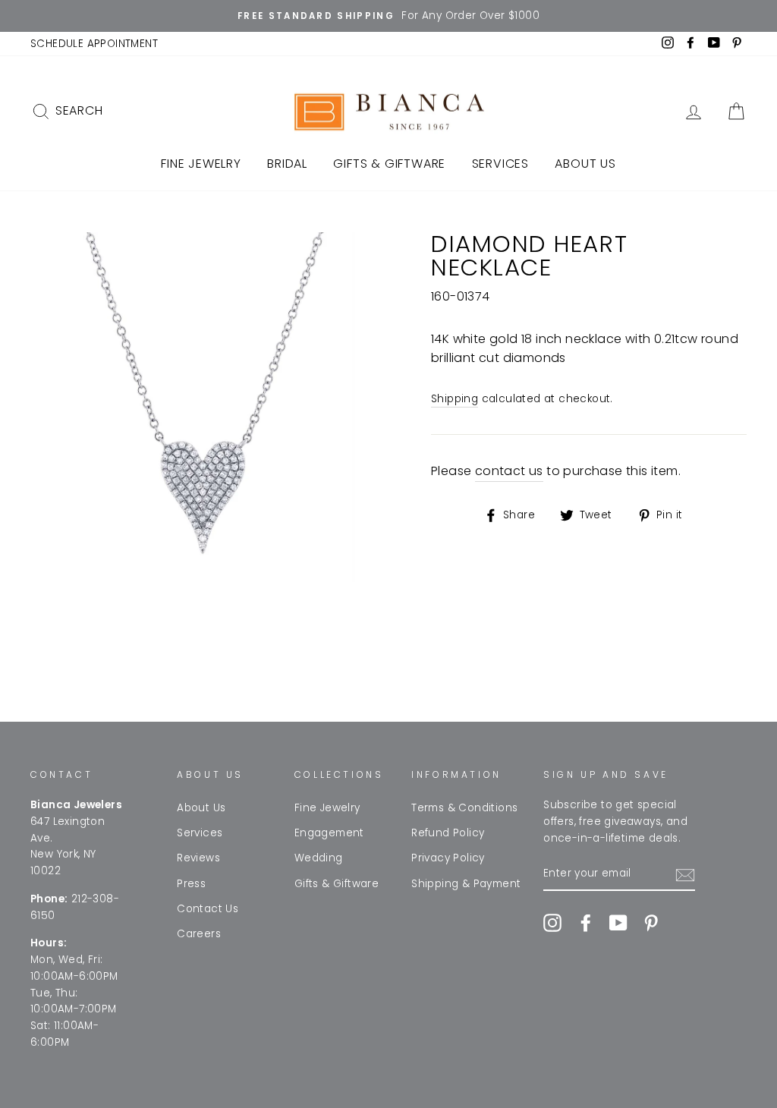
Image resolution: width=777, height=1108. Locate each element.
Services (500, 163)
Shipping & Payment (466, 884)
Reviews (198, 858)
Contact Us (207, 909)
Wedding (318, 858)
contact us (509, 471)
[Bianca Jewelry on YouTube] (618, 923)
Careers (199, 934)
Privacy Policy (448, 858)
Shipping (454, 399)
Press (191, 884)
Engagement (329, 833)
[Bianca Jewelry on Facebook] (586, 923)
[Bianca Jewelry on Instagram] (552, 923)
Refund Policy (447, 833)
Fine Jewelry (201, 163)
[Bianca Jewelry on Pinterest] (651, 923)
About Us (585, 163)
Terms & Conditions (464, 808)
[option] (388, 16)
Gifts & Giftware (389, 163)
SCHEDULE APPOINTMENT (94, 43)
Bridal (287, 163)
